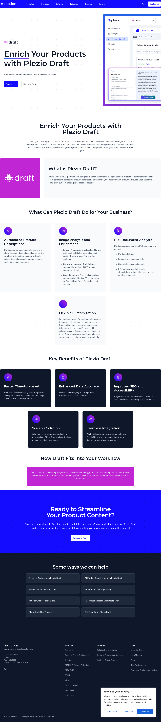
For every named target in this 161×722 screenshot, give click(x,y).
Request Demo (30, 84)
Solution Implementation (107, 650)
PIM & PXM (69, 670)
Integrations (69, 695)
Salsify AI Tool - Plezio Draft (98, 612)
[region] (128, 702)
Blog (133, 660)
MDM (67, 680)
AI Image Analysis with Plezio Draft (45, 578)
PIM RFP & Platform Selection (77, 665)
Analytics (68, 660)
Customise (112, 711)
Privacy (42, 716)
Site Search (69, 690)
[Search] (143, 4)
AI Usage (50, 716)
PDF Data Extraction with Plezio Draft (102, 600)
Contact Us (11, 84)
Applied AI (69, 650)
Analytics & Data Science (107, 660)
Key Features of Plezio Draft (42, 600)
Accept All (144, 711)
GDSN (67, 675)
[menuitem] (30, 4)
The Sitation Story (138, 665)
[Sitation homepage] (8, 4)
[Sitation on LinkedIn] (5, 669)
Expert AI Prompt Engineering (98, 589)
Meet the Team (137, 650)
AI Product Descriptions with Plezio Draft (103, 578)
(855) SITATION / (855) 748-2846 (16, 663)
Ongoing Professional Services (110, 655)
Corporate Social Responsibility (144, 670)
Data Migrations (71, 685)
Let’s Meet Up (136, 655)
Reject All (129, 711)
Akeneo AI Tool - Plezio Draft (42, 589)
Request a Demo (80, 538)
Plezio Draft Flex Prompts (40, 612)
